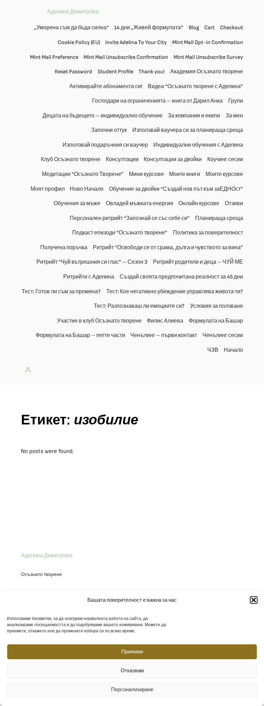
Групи (235, 101)
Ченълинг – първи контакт (163, 335)
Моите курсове (224, 174)
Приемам (132, 652)
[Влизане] (28, 370)
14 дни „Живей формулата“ (148, 27)
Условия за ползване (216, 306)
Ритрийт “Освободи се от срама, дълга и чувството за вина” (168, 247)
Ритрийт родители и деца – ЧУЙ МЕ (198, 262)
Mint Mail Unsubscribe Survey (208, 57)
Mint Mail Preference (54, 57)
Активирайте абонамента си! (105, 86)
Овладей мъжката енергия (139, 203)
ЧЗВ (212, 350)
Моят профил (48, 189)
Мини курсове (146, 174)
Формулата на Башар (216, 321)
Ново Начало (86, 189)
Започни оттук (109, 130)
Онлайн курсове (198, 203)
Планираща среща (219, 218)
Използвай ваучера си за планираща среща (187, 130)
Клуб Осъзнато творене (70, 159)
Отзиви (234, 203)
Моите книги (184, 174)
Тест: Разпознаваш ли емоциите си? (139, 306)
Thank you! (152, 72)
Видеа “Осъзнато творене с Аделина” (195, 86)
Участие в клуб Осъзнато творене (99, 321)
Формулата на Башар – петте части (80, 335)
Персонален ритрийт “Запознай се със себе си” (130, 218)
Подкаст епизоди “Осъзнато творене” (119, 233)
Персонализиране (132, 689)
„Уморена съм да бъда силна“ (71, 27)
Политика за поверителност (208, 233)
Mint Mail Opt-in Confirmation (207, 42)
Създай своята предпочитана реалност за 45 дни (181, 277)
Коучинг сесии (225, 159)
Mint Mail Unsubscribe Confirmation (126, 57)
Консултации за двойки (173, 159)
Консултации (122, 159)
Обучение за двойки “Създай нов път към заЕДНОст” (176, 189)
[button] (253, 600)
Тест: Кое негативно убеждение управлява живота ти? (174, 291)
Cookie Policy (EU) (79, 42)
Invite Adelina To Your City (136, 42)
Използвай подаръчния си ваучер (105, 145)
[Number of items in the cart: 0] (54, 369)
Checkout (231, 27)
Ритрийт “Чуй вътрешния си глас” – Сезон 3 (91, 262)
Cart (209, 27)
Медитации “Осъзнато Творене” (82, 174)
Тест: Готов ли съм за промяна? (61, 291)
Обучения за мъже (77, 203)
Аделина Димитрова (73, 12)
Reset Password (73, 72)
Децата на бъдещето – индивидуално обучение (103, 116)
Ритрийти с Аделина (88, 277)
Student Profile (115, 72)
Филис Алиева (165, 321)
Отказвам (132, 670)
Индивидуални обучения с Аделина (198, 145)
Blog (194, 27)
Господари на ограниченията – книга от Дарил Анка (157, 101)
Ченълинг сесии (222, 335)
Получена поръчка (63, 247)
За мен (234, 116)
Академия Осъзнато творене (206, 72)
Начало (233, 350)
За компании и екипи (194, 116)
